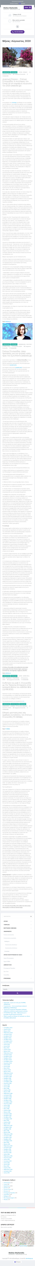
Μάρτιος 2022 (7, 1031)
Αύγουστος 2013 (7, 1157)
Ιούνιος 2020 (7, 1066)
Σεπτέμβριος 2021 (8, 1041)
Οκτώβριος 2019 (7, 1080)
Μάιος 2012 (6, 1166)
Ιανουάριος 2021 (8, 1054)
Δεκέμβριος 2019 (8, 1076)
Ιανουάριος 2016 (7, 1135)
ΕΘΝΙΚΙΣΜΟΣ (5, 706)
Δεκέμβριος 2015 (8, 1137)
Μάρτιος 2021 (7, 1051)
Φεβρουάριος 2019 (8, 1093)
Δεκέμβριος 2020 (8, 1056)
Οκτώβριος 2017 (7, 1117)
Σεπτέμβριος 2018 (8, 1102)
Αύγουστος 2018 (7, 1103)
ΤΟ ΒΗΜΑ (12, 706)
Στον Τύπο (6, 971)
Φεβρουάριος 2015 (8, 1146)
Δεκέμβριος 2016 (8, 1127)
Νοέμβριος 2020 (7, 1058)
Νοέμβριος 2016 (7, 1129)
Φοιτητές (6, 1199)
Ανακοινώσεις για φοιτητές (10, 938)
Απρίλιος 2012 (7, 1167)
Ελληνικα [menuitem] (18, 1262)
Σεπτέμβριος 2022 (8, 1027)
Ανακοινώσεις (8, 931)
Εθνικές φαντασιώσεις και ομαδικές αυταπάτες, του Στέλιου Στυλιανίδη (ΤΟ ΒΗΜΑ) (17, 714)
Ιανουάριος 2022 (8, 1034)
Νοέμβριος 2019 (7, 1078)
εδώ (23, 701)
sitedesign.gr (29, 1258)
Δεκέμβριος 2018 (8, 1097)
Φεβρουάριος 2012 (8, 1169)
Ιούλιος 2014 (7, 1154)
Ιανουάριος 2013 (8, 1161)
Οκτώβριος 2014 (7, 1151)
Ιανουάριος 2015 (7, 1147)
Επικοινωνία (7, 978)
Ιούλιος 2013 (7, 1159)
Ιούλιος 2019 (7, 1085)
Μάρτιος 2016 (7, 1132)
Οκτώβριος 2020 (8, 1059)
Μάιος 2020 (7, 1068)
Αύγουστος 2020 (8, 1063)
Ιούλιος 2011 (7, 1173)
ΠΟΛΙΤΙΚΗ (28, 344)
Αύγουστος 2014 (7, 1152)
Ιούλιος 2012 (7, 1162)
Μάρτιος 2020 (7, 1071)
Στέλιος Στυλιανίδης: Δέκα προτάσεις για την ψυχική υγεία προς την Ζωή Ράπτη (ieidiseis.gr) (17, 353)
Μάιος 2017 (6, 1120)
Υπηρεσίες (7, 924)
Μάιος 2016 (6, 1130)
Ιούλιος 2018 (7, 1105)
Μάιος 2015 (6, 1142)
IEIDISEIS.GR (21, 344)
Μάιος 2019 (6, 1088)
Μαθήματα (6, 941)
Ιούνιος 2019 (7, 1086)
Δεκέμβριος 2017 (7, 1115)
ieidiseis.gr (8, 321)
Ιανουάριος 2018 (8, 1113)
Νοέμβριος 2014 (7, 1149)
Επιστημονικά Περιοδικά (9, 968)
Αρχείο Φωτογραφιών (9, 958)
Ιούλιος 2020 (7, 1064)
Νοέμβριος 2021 (7, 1038)
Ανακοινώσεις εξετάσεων (11, 948)
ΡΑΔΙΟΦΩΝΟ (16, 678)
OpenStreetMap (23, 1245)
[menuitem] (22, 3)
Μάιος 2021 (6, 1048)
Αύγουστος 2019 (7, 1083)
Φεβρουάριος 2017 (8, 1125)
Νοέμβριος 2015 (7, 1139)
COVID (20, 72)
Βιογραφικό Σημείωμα (10, 928)
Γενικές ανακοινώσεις (9, 934)
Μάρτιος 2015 (7, 1144)
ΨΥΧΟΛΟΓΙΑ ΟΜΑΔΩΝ (21, 706)
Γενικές (5, 1184)
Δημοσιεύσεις (6, 72)
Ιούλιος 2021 (7, 1044)
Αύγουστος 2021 (8, 1043)
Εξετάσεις (6, 1191)
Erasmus (6, 951)
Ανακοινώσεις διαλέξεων (11, 944)
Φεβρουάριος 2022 (8, 1032)
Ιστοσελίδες (14, 72)
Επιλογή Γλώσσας (14, 3)
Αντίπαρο (14, 102)
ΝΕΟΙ (3, 678)
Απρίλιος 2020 (7, 1070)
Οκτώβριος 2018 (7, 1100)
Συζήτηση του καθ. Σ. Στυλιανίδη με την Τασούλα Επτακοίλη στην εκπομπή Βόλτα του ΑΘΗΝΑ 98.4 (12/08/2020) (16, 686)
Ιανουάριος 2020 (8, 1075)
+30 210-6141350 (18, 31)
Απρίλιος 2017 (7, 1122)
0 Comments (12, 348)
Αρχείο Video (7, 961)
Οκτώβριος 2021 (7, 1039)
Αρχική (6, 921)
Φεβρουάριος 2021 (8, 1053)
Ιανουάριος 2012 (8, 1171)
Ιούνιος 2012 (7, 1164)
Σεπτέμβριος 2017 (8, 1119)
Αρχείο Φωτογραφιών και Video (13, 954)
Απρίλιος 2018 (7, 1110)
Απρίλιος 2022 (7, 1029)
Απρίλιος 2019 (7, 1090)
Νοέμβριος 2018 (7, 1098)
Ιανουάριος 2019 (7, 1095)
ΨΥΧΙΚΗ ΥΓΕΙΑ (6, 346)
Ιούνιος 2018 (7, 1107)
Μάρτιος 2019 (7, 1091)
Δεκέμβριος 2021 (8, 1036)
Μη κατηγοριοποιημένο (9, 1198)
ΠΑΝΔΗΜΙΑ (9, 678)
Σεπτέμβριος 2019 (8, 1081)
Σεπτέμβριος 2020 (8, 1061)
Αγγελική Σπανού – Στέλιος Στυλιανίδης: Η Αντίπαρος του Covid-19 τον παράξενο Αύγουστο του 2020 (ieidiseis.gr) (17, 82)
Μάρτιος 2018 (7, 1112)
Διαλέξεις (6, 1187)
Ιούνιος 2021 (7, 1046)
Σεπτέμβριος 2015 (8, 1140)
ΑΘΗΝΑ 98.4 (26, 676)
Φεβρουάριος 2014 (8, 1156)
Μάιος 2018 (6, 1108)
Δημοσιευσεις (8, 965)
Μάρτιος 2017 (7, 1124)
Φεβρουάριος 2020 (8, 1073)
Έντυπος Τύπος (14, 704)
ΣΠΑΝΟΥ (25, 72)
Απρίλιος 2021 (7, 1049)
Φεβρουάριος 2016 (8, 1134)
